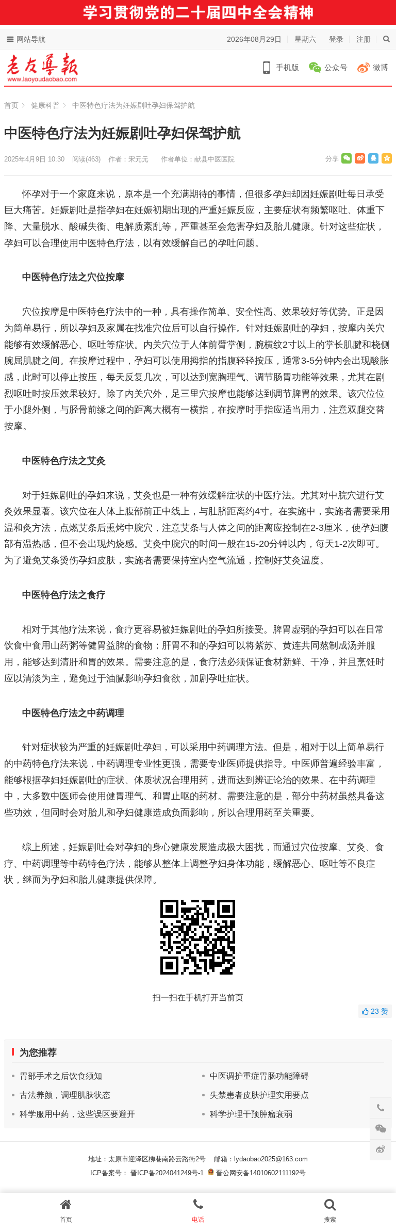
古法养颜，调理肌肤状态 (65, 1095)
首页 (11, 105)
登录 (336, 39)
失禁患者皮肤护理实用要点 (259, 1095)
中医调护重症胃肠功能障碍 (259, 1076)
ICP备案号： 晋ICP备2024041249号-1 (149, 1173)
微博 (380, 67)
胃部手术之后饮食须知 (61, 1076)
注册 (363, 39)
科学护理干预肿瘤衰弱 (251, 1114)
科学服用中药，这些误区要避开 (77, 1114)
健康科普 (45, 105)
